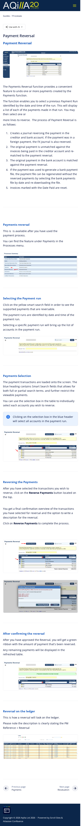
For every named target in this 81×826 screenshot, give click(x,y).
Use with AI (14, 27)
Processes (17, 15)
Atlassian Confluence (13, 821)
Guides (6, 15)
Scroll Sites (55, 817)
